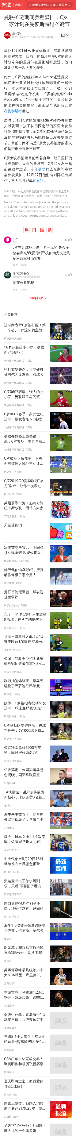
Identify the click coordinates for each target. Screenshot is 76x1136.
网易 (6, 5)
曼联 (42, 169)
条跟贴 (37, 298)
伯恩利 (38, 180)
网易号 (19, 5)
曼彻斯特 (15, 110)
